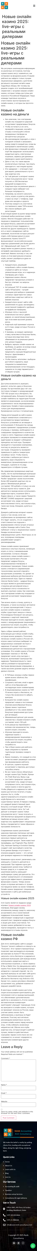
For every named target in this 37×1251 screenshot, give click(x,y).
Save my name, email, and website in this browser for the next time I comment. (17, 1112)
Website (4, 1101)
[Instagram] (23, 1243)
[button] (34, 6)
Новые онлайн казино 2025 (19, 905)
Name (4, 1085)
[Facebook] (14, 1243)
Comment (5, 1058)
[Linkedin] (18, 1243)
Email (4, 1093)
